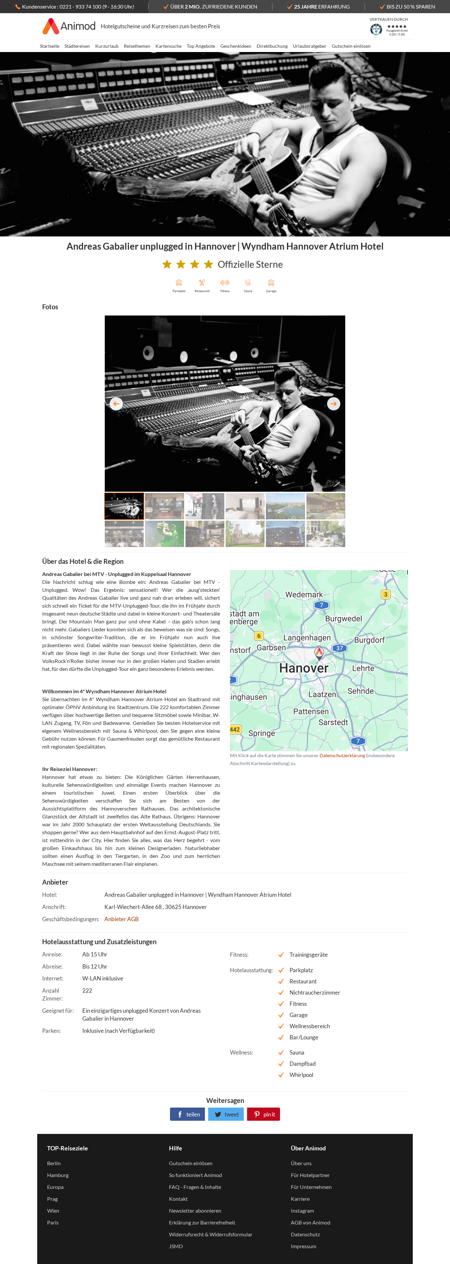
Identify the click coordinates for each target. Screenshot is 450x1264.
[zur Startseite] (69, 26)
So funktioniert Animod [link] (195, 1175)
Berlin (54, 1163)
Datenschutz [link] (305, 1234)
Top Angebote (201, 46)
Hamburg (58, 1175)
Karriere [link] (300, 1198)
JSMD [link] (176, 1246)
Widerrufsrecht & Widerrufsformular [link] (210, 1234)
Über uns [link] (301, 1163)
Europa (55, 1187)
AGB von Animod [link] (310, 1222)
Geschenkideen (235, 46)
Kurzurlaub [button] (107, 46)
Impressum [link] (303, 1246)
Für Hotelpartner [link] (310, 1175)
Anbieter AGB (121, 919)
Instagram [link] (302, 1210)
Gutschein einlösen (351, 46)
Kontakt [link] (178, 1198)
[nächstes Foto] (333, 403)
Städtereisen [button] (77, 46)
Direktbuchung (272, 46)
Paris (53, 1222)
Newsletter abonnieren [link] (195, 1210)
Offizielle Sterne (250, 264)
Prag (52, 1198)
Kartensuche (168, 46)
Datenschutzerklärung (308, 660)
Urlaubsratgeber (309, 46)
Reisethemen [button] (137, 46)
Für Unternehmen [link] (311, 1187)
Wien (53, 1210)
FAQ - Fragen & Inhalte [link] (195, 1187)
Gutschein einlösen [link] (190, 1163)
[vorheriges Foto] (116, 403)
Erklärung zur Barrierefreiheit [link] (202, 1222)
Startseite (49, 46)
